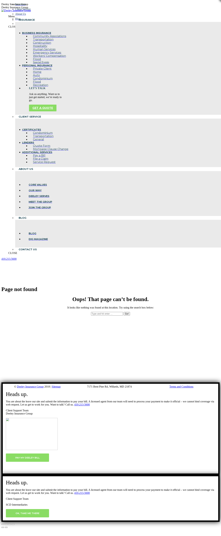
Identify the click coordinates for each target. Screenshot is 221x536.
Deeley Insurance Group (30, 386)
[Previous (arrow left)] (2, 527)
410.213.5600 (9, 258)
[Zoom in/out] (13, 524)
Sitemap (56, 386)
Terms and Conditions (181, 386)
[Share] (6, 524)
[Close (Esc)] (2, 524)
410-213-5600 (82, 404)
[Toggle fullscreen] (9, 524)
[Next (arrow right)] (6, 527)
